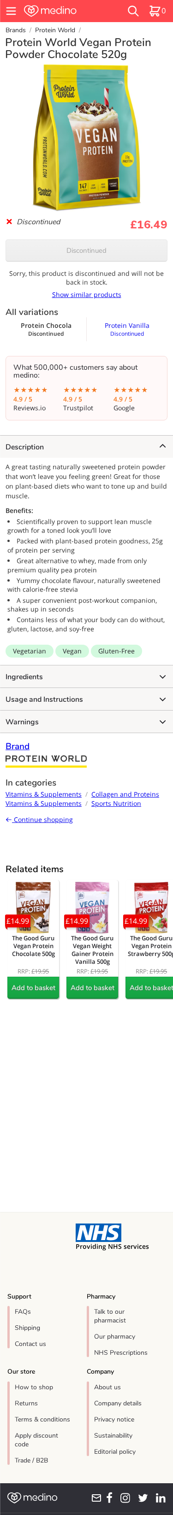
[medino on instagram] (123, 1498)
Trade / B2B (31, 1460)
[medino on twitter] (141, 1498)
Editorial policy (115, 1451)
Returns (26, 1403)
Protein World (55, 30)
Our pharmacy (114, 1336)
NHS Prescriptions (121, 1352)
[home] (62, 11)
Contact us (30, 1344)
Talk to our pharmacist (110, 1316)
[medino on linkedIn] (159, 1498)
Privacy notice (114, 1419)
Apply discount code (36, 1440)
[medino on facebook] (107, 1498)
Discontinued (86, 250)
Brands (16, 30)
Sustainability (113, 1435)
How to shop (34, 1387)
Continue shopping (42, 819)
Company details (118, 1403)
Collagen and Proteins (125, 794)
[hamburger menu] (11, 11)
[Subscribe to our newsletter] (94, 1498)
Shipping (27, 1327)
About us (107, 1387)
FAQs (23, 1311)
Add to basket (33, 987)
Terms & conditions (42, 1419)
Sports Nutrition (116, 803)
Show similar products (86, 294)
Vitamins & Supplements (44, 794)
